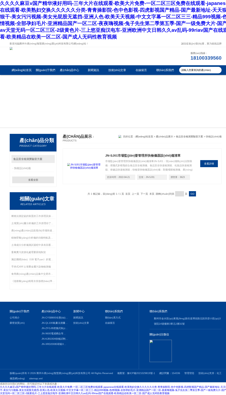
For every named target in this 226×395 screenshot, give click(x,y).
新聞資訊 (93, 70)
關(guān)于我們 (45, 70)
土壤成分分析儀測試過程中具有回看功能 (33, 245)
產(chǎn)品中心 (69, 70)
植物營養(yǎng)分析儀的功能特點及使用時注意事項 (33, 237)
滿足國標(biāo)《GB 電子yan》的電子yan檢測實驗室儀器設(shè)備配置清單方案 (33, 259)
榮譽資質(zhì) (17, 322)
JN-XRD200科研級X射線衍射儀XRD (54, 344)
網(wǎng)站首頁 (22, 70)
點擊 (50, 159)
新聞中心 (79, 311)
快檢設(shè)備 (22, 168)
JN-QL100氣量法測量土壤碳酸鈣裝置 (54, 322)
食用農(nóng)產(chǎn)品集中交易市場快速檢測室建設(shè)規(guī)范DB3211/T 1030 (33, 273)
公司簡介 (15, 317)
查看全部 (33, 179)
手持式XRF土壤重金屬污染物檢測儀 (31, 266)
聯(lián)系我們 (165, 70)
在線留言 (141, 70)
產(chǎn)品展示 (164, 136)
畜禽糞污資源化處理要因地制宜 (28, 252)
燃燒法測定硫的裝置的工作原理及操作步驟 (33, 216)
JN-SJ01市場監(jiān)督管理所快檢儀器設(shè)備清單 (143, 155)
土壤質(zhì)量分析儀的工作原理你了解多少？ (33, 223)
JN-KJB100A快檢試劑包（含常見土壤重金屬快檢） (54, 338)
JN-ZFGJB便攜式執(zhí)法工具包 (54, 328)
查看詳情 (209, 163)
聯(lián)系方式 (113, 317)
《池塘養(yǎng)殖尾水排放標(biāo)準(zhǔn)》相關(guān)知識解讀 (33, 281)
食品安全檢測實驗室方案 (27, 158)
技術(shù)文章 (117, 70)
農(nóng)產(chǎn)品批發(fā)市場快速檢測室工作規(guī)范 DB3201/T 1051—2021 (33, 230)
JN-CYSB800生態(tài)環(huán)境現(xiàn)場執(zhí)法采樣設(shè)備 (54, 317)
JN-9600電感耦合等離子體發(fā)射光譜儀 (54, 333)
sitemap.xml (36, 378)
